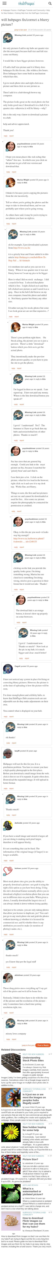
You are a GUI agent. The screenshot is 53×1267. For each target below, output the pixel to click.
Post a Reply (43, 1045)
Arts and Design (30, 1185)
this (31, 147)
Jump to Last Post (20, 30)
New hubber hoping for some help (34, 1128)
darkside (18, 823)
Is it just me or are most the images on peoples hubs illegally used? (34, 1098)
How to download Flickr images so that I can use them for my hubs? (34, 1222)
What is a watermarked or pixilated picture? (33, 1191)
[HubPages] (26, 4)
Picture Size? (30, 1159)
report (11, 136)
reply (5, 136)
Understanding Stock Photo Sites (33, 1059)
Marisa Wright (23, 180)
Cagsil (17, 666)
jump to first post (28, 1045)
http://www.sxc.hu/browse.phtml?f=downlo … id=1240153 (29, 540)
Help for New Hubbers (33, 1054)
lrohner (18, 868)
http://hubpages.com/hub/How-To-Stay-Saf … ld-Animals (27, 259)
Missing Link (20, 35)
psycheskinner (23, 144)
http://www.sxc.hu (21, 247)
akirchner (19, 975)
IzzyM (17, 751)
